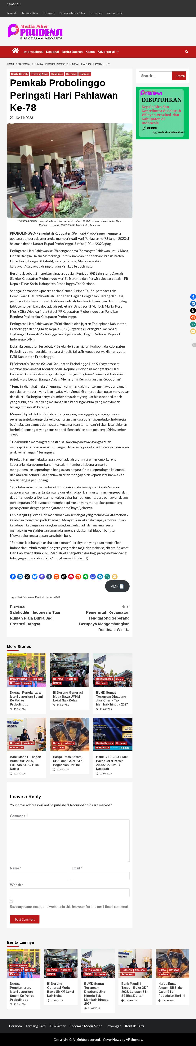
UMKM (57, 683)
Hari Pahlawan (25, 597)
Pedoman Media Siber (72, 13)
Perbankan (16, 747)
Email (77, 868)
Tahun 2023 (53, 597)
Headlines (57, 74)
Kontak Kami (114, 13)
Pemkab (40, 597)
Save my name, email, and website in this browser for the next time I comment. (69, 906)
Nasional (52, 51)
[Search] (186, 52)
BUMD (119, 679)
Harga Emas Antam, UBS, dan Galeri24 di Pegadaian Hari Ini (68, 761)
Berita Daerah (72, 51)
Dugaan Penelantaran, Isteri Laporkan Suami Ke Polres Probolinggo (22, 991)
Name (15, 868)
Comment (18, 816)
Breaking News (39, 74)
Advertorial (106, 51)
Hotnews (71, 74)
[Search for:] (155, 75)
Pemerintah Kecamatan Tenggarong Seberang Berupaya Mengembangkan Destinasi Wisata (104, 618)
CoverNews (112, 1039)
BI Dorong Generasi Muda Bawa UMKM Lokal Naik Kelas (68, 696)
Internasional (33, 51)
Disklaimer (49, 13)
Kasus (90, 51)
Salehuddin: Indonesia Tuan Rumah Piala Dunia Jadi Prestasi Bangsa (35, 615)
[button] (13, 576)
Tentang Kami (29, 13)
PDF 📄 (117, 586)
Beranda (12, 13)
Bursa (56, 743)
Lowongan (96, 13)
